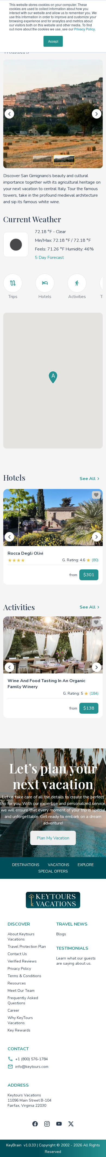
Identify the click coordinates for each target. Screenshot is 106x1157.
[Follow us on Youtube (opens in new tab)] (59, 1124)
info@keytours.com (31, 1066)
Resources (17, 983)
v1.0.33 (30, 1145)
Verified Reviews (22, 961)
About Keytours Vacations (21, 937)
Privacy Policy (84, 29)
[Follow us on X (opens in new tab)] (71, 1124)
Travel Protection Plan (27, 946)
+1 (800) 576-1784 (31, 1059)
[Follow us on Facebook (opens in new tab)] (35, 1124)
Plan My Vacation (53, 838)
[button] (53, 551)
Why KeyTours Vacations (20, 1020)
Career (13, 1010)
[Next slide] (96, 114)
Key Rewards (19, 1030)
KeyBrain (13, 1145)
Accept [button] (53, 41)
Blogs (61, 934)
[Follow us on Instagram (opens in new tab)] (47, 1124)
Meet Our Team (21, 990)
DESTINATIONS (25, 864)
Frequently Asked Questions (23, 1000)
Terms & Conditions (24, 976)
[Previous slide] (9, 114)
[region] (53, 517)
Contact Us (17, 954)
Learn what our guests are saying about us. (76, 961)
